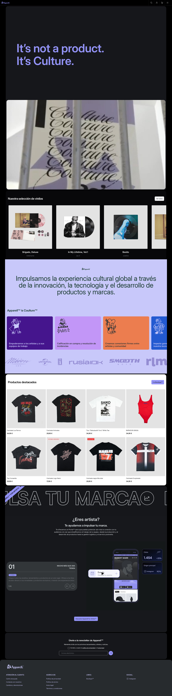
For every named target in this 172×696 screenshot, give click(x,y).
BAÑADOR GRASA (146, 413)
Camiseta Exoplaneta (146, 461)
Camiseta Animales (66, 413)
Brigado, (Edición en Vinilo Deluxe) (30, 232)
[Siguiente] (72, 586)
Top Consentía (26, 461)
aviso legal (101, 648)
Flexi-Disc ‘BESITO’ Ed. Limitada (126, 232)
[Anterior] (67, 586)
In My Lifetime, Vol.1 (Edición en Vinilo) (78, 232)
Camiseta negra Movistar (106, 461)
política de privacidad (88, 648)
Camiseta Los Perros (26, 413)
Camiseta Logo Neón (66, 461)
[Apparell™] (5, 2)
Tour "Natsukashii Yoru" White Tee (106, 413)
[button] (151, 2)
